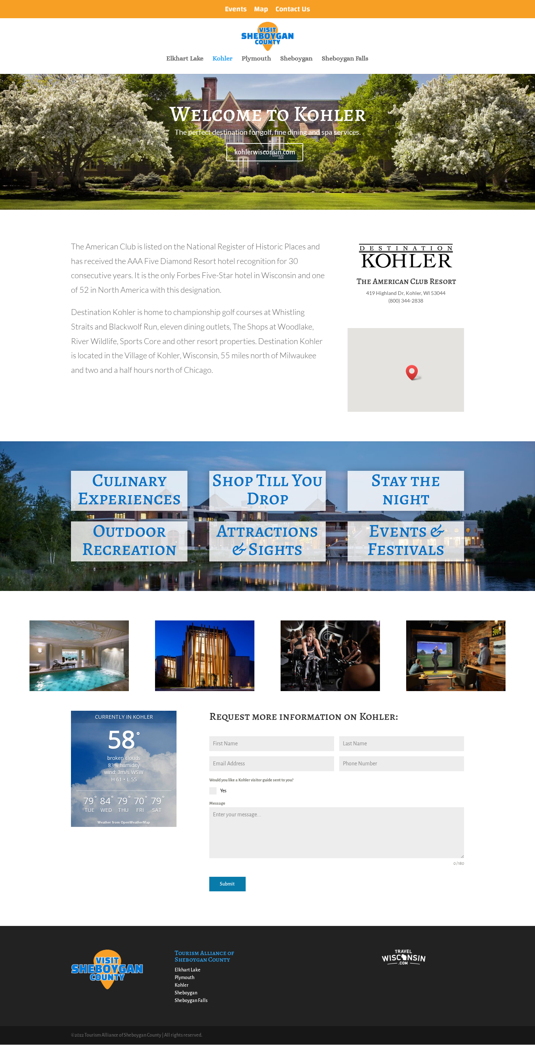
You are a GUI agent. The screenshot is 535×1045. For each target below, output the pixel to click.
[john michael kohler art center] (204, 689)
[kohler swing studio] (456, 689)
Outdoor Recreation (129, 539)
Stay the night (405, 489)
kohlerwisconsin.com (264, 152)
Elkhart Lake (184, 59)
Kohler (223, 59)
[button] (414, 372)
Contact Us (293, 10)
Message (217, 803)
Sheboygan (296, 59)
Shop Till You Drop (267, 489)
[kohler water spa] (79, 689)
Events (236, 10)
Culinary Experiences (129, 489)
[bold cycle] (330, 689)
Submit (227, 884)
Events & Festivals (405, 539)
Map (261, 10)
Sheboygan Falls (345, 59)
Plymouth (256, 59)
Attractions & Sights (267, 539)
